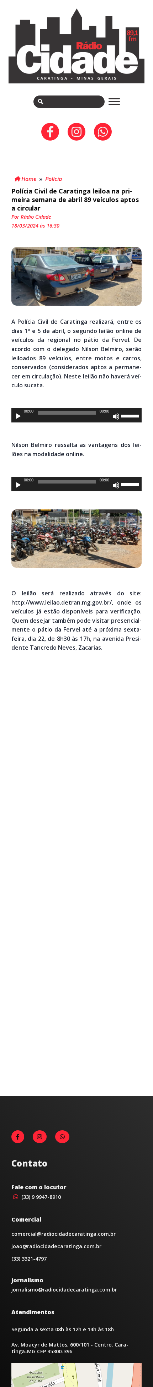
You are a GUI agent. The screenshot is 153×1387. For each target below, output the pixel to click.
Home (28, 179)
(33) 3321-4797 (29, 1258)
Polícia (53, 179)
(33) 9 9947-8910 (40, 1197)
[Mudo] (116, 416)
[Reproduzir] (18, 416)
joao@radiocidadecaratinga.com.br (56, 1246)
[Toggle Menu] (114, 101)
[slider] (131, 415)
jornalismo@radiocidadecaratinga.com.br (64, 1289)
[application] (76, 415)
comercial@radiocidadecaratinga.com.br (63, 1233)
